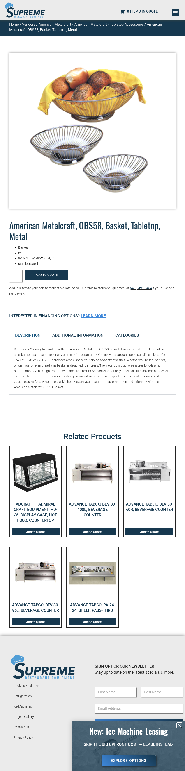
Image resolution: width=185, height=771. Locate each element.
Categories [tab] (127, 335)
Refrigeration (23, 696)
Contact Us (21, 727)
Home (14, 24)
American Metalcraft (55, 24)
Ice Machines (23, 706)
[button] (175, 12)
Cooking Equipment (27, 685)
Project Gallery (24, 717)
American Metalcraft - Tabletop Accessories (108, 24)
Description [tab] (28, 335)
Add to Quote (47, 275)
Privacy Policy (23, 737)
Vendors (28, 24)
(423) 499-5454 (141, 288)
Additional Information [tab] (78, 335)
